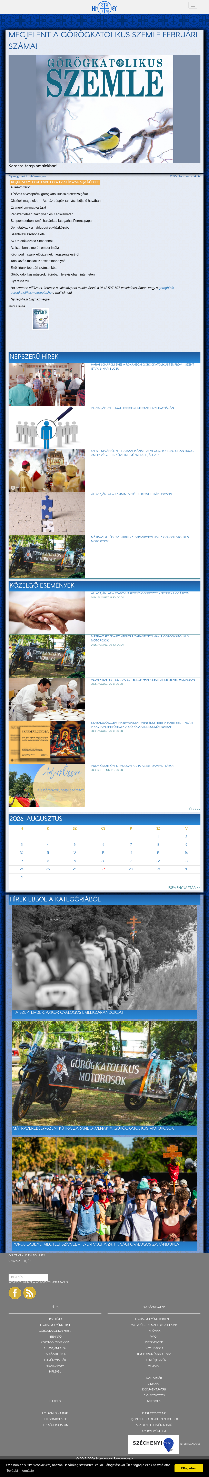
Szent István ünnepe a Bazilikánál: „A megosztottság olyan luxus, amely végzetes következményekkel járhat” (142, 453)
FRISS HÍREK (55, 1319)
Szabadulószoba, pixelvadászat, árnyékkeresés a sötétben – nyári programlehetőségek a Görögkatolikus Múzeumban (142, 725)
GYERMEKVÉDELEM (154, 1431)
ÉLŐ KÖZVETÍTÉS (154, 1396)
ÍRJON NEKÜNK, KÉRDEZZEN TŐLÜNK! (154, 1419)
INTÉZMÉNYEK (154, 1343)
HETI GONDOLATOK (55, 1419)
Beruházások (190, 1444)
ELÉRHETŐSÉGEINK (154, 1414)
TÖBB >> (193, 809)
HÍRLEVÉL (55, 1372)
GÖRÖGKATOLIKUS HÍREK (55, 1331)
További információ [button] (20, 1470)
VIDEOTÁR (154, 1384)
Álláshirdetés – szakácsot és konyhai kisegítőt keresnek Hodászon (143, 680)
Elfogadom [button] (188, 1468)
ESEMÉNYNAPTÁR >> (184, 888)
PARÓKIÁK (154, 1331)
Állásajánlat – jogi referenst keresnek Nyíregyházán (132, 408)
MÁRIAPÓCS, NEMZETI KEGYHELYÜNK (154, 1325)
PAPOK (154, 1337)
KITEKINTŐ (55, 1337)
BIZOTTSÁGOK (154, 1348)
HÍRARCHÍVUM (55, 1366)
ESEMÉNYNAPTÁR (55, 1360)
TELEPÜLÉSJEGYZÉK (154, 1360)
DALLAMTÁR (154, 1378)
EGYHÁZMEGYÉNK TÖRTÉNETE (154, 1319)
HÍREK (41, 1256)
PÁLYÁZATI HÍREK (55, 1354)
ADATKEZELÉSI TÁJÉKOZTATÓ (154, 1425)
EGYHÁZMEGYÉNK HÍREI (55, 1325)
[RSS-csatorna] (29, 1293)
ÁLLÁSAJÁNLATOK (55, 1348)
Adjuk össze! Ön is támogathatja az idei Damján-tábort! (133, 766)
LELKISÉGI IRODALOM (55, 1425)
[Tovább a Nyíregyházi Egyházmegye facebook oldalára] (15, 1293)
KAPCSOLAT (154, 1401)
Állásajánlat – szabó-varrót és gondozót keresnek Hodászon (140, 593)
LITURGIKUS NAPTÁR (55, 1414)
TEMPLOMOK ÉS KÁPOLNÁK (154, 1354)
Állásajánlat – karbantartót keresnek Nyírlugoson (131, 494)
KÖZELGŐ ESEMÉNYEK (55, 1343)
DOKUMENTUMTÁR (154, 1390)
